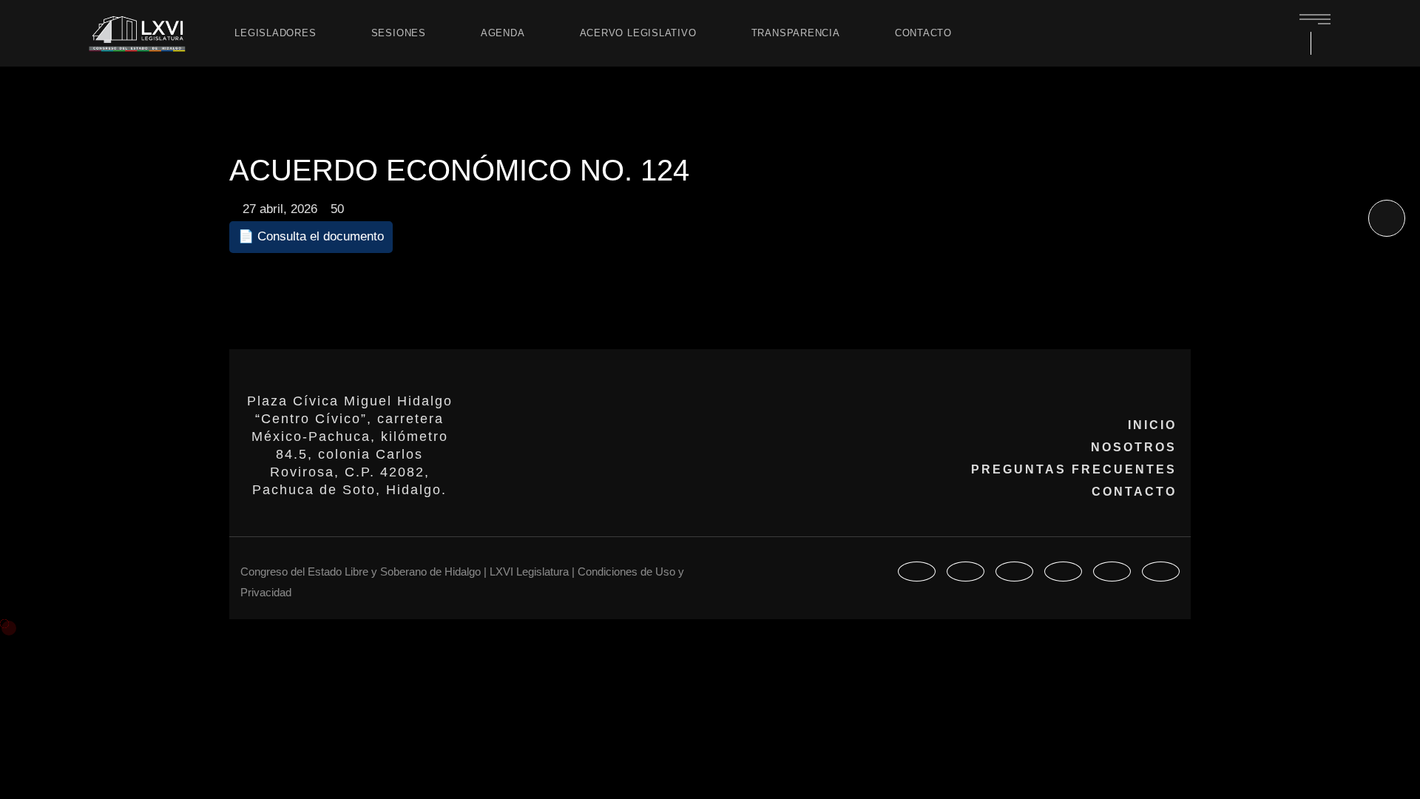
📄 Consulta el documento (311, 236)
